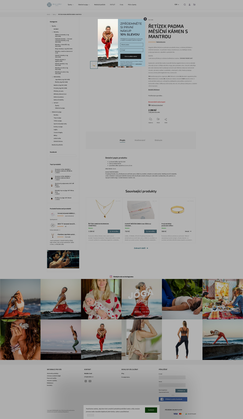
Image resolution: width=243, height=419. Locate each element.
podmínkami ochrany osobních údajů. (131, 64)
